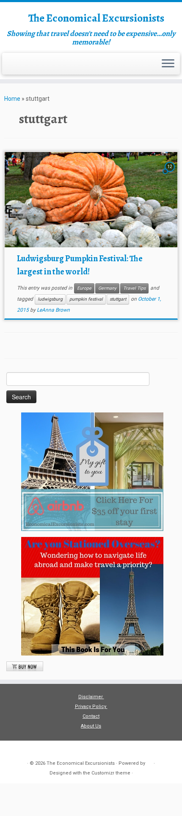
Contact (91, 716)
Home (12, 98)
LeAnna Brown (53, 310)
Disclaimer (91, 697)
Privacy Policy (91, 706)
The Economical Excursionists (96, 18)
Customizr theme (110, 773)
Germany (107, 288)
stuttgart (118, 299)
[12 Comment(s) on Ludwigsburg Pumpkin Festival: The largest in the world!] (170, 173)
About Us (91, 726)
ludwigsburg (50, 299)
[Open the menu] (168, 64)
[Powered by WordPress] (149, 762)
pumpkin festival (86, 299)
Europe (84, 288)
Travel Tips (134, 288)
